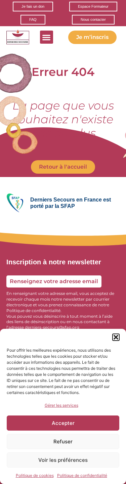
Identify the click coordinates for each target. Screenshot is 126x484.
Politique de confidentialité (82, 475)
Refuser (63, 441)
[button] (116, 337)
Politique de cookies (35, 475)
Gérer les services (61, 405)
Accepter (63, 423)
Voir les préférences (63, 460)
